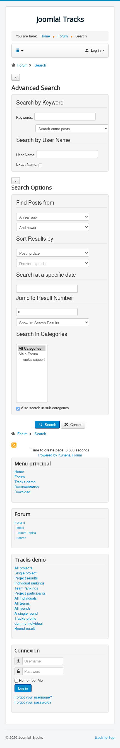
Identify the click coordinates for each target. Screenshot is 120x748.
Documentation (27, 486)
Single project (26, 573)
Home (19, 471)
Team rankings (26, 588)
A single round (26, 613)
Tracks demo (25, 481)
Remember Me (31, 680)
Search (50, 424)
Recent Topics (26, 532)
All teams (22, 603)
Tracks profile (25, 618)
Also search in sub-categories (44, 407)
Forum (20, 476)
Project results (26, 578)
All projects (24, 568)
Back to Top (104, 737)
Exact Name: (27, 164)
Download (22, 491)
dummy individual (29, 623)
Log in (23, 688)
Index (20, 527)
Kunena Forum (70, 455)
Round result (25, 628)
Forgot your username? (33, 697)
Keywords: (25, 117)
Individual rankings (30, 583)
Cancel (75, 424)
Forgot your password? (33, 702)
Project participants (30, 593)
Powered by (47, 455)
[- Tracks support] (31, 359)
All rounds (23, 608)
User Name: (26, 154)
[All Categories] (31, 348)
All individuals (26, 598)
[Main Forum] (31, 354)
